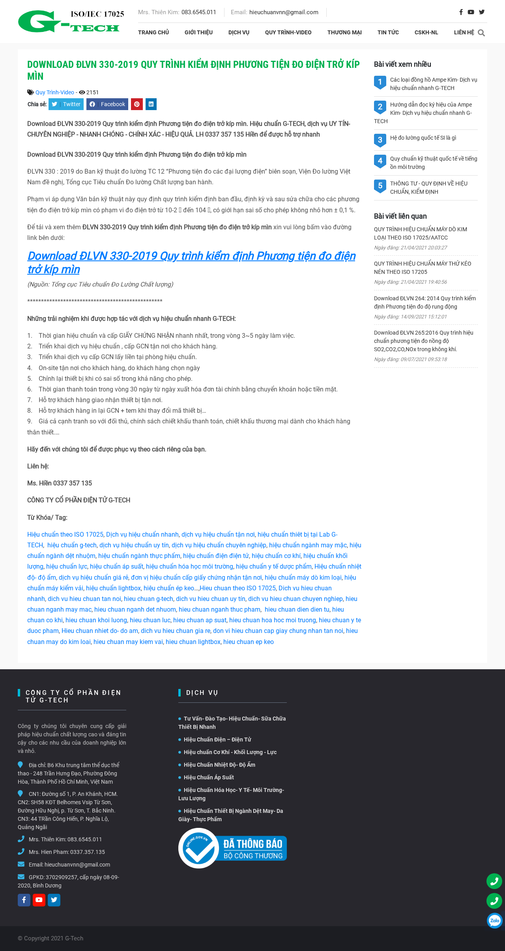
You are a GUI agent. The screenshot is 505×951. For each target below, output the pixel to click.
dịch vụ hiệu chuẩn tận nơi (218, 534)
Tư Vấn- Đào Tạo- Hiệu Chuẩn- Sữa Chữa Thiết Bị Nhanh (232, 722)
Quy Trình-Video (288, 32)
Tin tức (388, 32)
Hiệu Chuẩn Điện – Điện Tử (217, 739)
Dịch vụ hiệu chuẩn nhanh (142, 534)
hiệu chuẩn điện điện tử (216, 556)
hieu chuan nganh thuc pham (219, 609)
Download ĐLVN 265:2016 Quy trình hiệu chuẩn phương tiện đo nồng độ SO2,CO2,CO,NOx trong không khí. (423, 340)
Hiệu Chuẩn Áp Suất (209, 777)
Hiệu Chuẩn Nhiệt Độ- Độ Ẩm (219, 765)
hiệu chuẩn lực (66, 566)
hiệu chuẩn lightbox (113, 588)
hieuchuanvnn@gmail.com (283, 12)
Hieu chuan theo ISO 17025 (238, 588)
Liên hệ (464, 32)
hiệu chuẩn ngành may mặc (308, 545)
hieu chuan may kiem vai (128, 642)
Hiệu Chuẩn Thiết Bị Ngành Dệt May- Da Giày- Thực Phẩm (230, 815)
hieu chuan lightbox (193, 642)
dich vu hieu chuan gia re (175, 631)
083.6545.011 (198, 12)
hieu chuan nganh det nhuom (134, 609)
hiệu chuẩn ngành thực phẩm (139, 556)
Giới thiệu (199, 32)
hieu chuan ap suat (199, 620)
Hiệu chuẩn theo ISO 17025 (65, 534)
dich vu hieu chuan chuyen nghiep (295, 599)
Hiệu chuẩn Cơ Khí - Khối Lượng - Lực (230, 752)
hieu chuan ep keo (248, 642)
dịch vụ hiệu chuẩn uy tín (134, 545)
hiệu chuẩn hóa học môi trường (189, 566)
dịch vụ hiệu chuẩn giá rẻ (93, 577)
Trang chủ (153, 32)
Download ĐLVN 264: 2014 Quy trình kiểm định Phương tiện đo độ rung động (425, 302)
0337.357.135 (87, 852)
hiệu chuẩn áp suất (116, 566)
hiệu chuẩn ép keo (169, 588)
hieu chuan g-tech (148, 599)
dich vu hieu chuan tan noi (84, 599)
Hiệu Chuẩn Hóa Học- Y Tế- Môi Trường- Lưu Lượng (231, 794)
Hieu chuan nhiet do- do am (100, 631)
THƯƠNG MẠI (344, 32)
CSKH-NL (426, 32)
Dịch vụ (238, 32)
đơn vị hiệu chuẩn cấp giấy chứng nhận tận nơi (196, 577)
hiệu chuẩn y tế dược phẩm (274, 566)
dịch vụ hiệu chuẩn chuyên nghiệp (219, 545)
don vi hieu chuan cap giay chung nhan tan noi (278, 631)
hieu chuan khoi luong (96, 620)
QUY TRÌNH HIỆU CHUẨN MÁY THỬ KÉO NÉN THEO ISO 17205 (422, 267)
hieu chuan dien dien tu (297, 609)
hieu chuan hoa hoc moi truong (272, 620)
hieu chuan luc (150, 620)
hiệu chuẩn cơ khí (276, 556)
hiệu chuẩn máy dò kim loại (303, 577)
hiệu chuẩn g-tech (72, 545)
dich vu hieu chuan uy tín (210, 599)
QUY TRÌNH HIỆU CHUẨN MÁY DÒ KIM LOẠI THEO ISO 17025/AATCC (420, 233)
